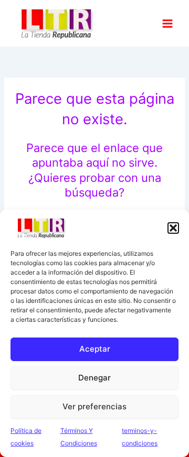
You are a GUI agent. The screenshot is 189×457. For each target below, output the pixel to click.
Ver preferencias (94, 406)
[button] (173, 228)
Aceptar (94, 349)
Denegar (94, 378)
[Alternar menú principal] (167, 23)
